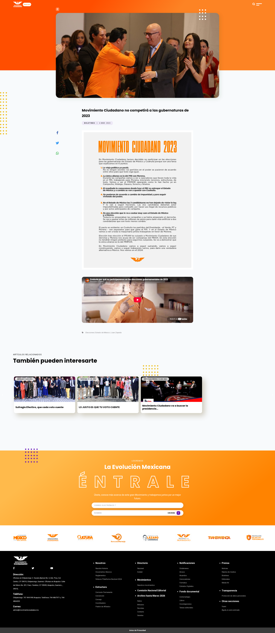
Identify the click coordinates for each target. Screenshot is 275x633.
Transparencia (229, 590)
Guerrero (27, 4)
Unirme (171, 513)
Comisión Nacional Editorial (151, 590)
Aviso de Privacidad (137, 630)
